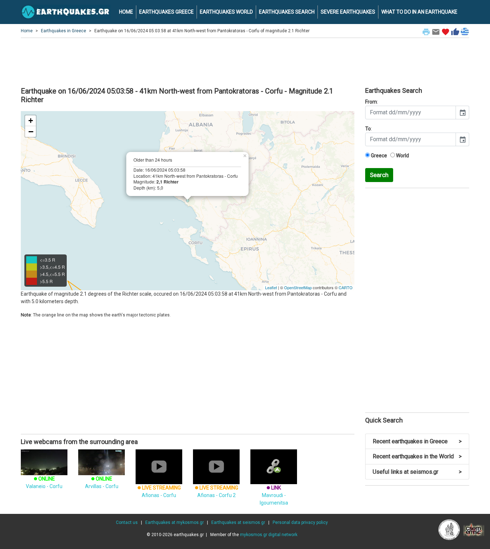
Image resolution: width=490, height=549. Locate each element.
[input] (410, 112)
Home (27, 30)
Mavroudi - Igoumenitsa (274, 495)
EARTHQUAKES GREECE (166, 12)
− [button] (30, 131)
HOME (126, 12)
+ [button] (30, 120)
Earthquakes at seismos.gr (238, 522)
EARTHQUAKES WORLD (226, 12)
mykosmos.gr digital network (268, 534)
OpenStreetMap (298, 287)
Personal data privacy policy (300, 522)
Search (379, 174)
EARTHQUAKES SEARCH (287, 12)
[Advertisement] (245, 61)
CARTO (346, 287)
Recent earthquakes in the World (417, 456)
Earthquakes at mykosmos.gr (174, 522)
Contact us (127, 522)
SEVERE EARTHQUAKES (348, 12)
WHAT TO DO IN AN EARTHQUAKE (419, 12)
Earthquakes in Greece (63, 30)
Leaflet (271, 287)
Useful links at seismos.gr (417, 471)
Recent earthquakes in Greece (417, 441)
